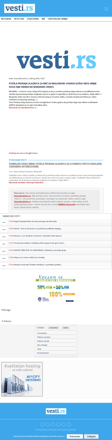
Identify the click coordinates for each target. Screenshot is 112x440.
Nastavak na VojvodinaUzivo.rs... (23, 107)
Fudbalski (23, 91)
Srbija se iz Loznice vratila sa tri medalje (29, 257)
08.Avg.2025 (34, 78)
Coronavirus (42, 333)
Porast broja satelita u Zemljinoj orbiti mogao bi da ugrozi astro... (39, 243)
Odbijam (91, 436)
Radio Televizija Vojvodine (23, 171)
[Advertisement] (56, 31)
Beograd (6, 18)
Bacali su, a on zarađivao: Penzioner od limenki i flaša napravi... (38, 236)
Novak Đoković (43, 353)
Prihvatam (75, 436)
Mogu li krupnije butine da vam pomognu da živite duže (35, 221)
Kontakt (73, 430)
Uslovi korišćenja (63, 430)
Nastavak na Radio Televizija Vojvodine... (27, 182)
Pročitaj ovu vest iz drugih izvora (23, 153)
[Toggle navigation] (106, 8)
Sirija (39, 349)
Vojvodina (33, 18)
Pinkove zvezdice (43, 337)
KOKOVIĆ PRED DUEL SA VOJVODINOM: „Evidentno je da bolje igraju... (40, 250)
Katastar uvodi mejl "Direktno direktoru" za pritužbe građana (37, 265)
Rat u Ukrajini (42, 345)
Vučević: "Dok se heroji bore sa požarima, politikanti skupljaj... (38, 228)
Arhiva (65, 328)
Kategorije (53, 328)
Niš (43, 18)
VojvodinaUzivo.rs (21, 78)
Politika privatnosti (48, 430)
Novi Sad (19, 18)
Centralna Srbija (58, 18)
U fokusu (40, 328)
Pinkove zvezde (43, 341)
